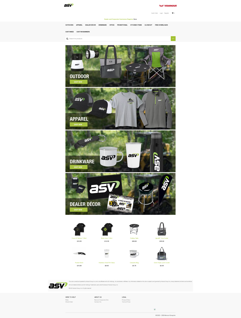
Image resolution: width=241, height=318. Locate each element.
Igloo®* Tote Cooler (161, 238)
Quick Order (154, 13)
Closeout (148, 25)
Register (166, 13)
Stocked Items (136, 25)
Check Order (69, 302)
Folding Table (134, 238)
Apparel (79, 25)
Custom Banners (83, 32)
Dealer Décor (90, 25)
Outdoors (69, 25)
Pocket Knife (79, 263)
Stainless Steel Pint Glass (107, 263)
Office (111, 25)
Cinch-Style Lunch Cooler (162, 263)
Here (135, 19)
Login (161, 13)
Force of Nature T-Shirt (79, 238)
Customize (69, 32)
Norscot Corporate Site (101, 300)
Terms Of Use (126, 302)
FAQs (67, 300)
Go (173, 39)
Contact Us (97, 302)
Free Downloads (161, 25)
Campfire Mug (134, 263)
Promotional (122, 25)
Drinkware (103, 25)
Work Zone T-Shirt (106, 238)
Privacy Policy (126, 300)
